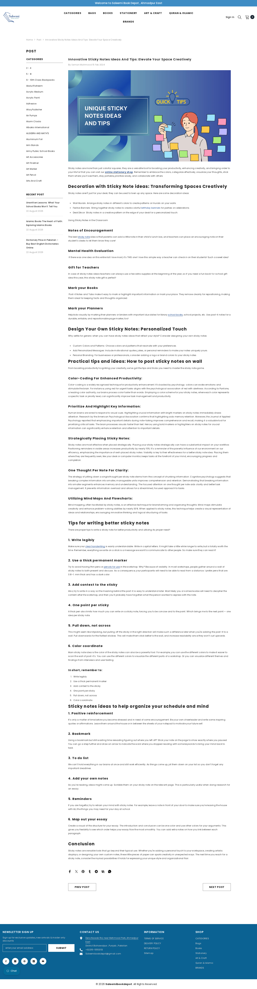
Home (29, 39)
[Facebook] (69, 871)
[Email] (103, 871)
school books (175, 314)
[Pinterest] (83, 871)
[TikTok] (33, 961)
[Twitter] (76, 871)
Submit (61, 948)
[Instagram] (15, 961)
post (39, 39)
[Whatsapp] (109, 871)
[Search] (239, 17)
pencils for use (112, 566)
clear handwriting (95, 546)
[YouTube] (43, 961)
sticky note (84, 236)
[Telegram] (96, 871)
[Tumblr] (89, 871)
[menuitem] (44, 68)
